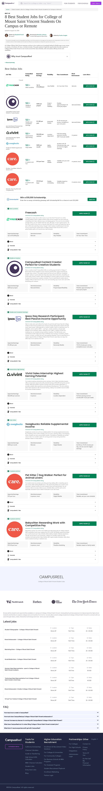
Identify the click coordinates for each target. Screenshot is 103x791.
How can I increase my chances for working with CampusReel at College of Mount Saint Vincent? (33, 720)
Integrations (73, 751)
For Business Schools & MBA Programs (54, 760)
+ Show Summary (10, 62)
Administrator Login (73, 755)
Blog (26, 773)
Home (7, 9)
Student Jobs (29, 766)
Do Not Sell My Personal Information (87, 762)
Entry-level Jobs (30, 770)
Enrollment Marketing (51, 772)
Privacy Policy (85, 748)
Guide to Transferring (32, 754)
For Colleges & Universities (53, 752)
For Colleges (73, 744)
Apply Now (92, 199)
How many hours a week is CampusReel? (16, 712)
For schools (83, 3)
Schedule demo (14, 747)
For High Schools (75, 747)
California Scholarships (33, 747)
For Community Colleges (52, 756)
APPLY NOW (89, 86)
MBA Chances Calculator (33, 763)
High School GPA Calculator (31, 758)
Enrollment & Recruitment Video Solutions (55, 748)
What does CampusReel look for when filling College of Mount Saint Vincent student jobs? (31, 724)
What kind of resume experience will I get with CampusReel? (22, 728)
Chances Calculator (31, 750)
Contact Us (86, 744)
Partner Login (48, 775)
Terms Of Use (86, 754)
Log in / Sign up (96, 3)
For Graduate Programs (52, 765)
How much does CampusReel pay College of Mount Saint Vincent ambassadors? (28, 716)
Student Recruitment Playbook (54, 768)
